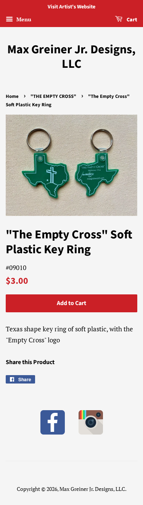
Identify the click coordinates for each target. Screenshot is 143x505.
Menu (23, 19)
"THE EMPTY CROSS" (53, 96)
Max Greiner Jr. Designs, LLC (71, 57)
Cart (131, 20)
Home (12, 96)
